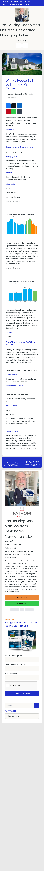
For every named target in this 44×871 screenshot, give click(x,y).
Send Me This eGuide (22, 693)
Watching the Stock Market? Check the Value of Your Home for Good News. (32, 463)
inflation (9, 173)
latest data (10, 184)
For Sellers (12, 97)
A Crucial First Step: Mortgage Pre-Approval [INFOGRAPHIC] (12, 464)
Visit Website (22, 597)
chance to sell (11, 130)
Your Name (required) (13, 655)
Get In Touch (22, 603)
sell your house (12, 332)
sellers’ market (12, 374)
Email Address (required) (15, 664)
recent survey (11, 405)
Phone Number (11, 673)
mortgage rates (12, 156)
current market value (14, 386)
